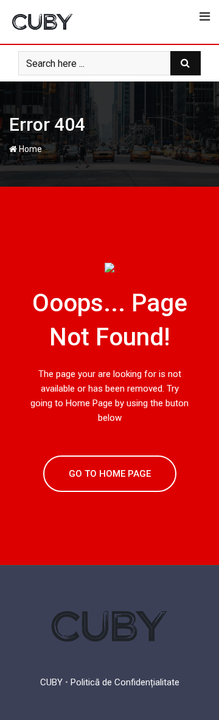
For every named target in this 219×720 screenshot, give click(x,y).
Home (29, 149)
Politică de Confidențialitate (125, 682)
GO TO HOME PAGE (110, 473)
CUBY (51, 682)
